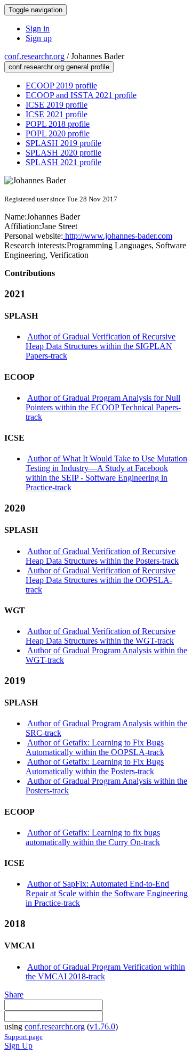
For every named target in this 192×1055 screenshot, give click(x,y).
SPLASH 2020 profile (63, 152)
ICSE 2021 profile (56, 114)
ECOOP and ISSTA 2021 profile (81, 95)
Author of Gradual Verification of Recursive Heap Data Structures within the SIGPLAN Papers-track (100, 346)
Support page (23, 1037)
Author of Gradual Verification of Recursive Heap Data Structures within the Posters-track (102, 556)
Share (13, 994)
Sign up (39, 38)
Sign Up (18, 1045)
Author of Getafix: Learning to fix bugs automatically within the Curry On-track (93, 837)
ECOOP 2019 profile (61, 85)
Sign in (38, 28)
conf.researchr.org (34, 56)
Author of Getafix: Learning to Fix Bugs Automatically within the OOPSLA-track (95, 747)
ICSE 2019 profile (56, 104)
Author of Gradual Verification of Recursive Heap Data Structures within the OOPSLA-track (100, 580)
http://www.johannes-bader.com (117, 235)
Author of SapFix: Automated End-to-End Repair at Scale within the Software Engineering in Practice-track (107, 893)
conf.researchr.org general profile (59, 67)
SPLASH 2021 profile (63, 162)
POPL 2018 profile (58, 123)
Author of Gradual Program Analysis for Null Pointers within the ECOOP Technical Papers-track (103, 407)
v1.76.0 (102, 1026)
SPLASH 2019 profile (63, 143)
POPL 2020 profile (58, 133)
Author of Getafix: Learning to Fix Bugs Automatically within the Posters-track (95, 766)
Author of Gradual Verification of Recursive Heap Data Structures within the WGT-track (100, 636)
